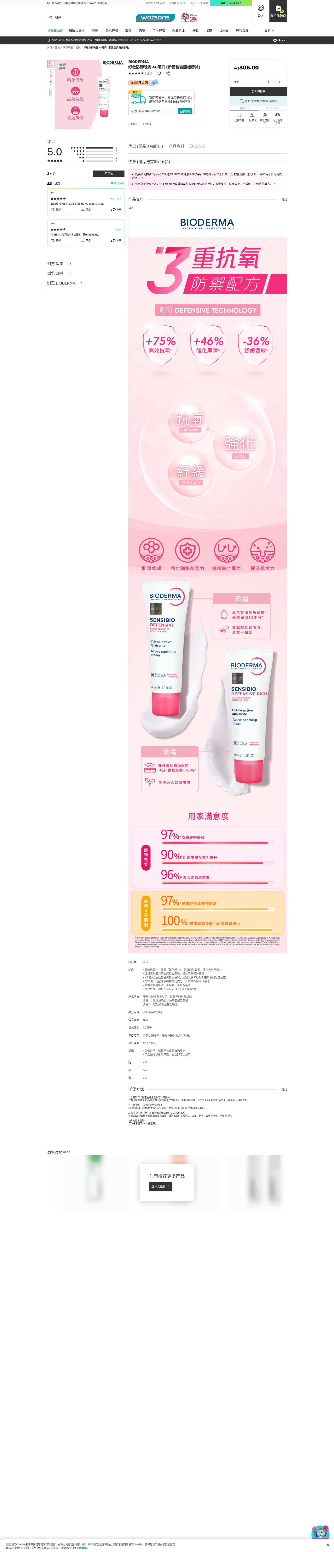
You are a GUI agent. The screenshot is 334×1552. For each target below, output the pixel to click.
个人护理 (159, 30)
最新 (58, 183)
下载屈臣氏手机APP (154, 3)
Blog (192, 3)
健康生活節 (55, 30)
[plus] (280, 82)
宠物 (209, 30)
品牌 (267, 30)
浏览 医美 (56, 264)
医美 (128, 30)
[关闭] (328, 1545)
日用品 (223, 30)
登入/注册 (158, 1186)
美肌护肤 (112, 30)
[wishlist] (159, 73)
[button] (278, 11)
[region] (167, 1545)
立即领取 (185, 111)
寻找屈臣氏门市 (178, 3)
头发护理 (178, 30)
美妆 (142, 30)
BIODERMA (138, 61)
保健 (95, 30)
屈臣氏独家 (76, 30)
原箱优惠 (242, 30)
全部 (50, 183)
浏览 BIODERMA (61, 283)
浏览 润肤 (56, 273)
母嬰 (195, 30)
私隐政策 (82, 1548)
